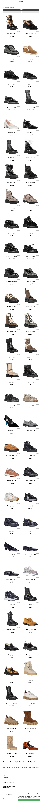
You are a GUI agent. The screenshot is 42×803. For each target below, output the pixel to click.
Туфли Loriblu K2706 (11, 132)
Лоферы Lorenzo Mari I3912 (30, 629)
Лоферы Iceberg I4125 (30, 430)
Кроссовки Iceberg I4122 (11, 480)
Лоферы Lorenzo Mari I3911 (11, 654)
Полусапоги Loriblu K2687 (30, 356)
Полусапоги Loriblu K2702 (11, 182)
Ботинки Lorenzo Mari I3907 (11, 703)
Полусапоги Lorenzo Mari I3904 (30, 728)
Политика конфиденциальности (18, 775)
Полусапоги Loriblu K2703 (30, 157)
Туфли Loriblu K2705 (30, 132)
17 (34, 761)
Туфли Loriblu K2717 (11, 430)
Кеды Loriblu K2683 (30, 405)
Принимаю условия (14, 775)
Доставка (4, 783)
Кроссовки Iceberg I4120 (11, 505)
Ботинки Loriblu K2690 (11, 331)
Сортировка (12, 11)
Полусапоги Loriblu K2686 (11, 380)
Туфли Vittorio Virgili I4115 (11, 554)
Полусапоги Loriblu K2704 (11, 157)
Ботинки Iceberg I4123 (30, 455)
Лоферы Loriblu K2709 (30, 82)
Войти (4, 778)
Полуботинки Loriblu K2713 (30, 33)
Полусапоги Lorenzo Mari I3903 (11, 753)
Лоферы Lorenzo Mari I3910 (30, 654)
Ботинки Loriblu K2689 (30, 331)
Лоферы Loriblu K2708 (11, 107)
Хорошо (28, 800)
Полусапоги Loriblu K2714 (11, 33)
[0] (40, 1)
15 (30, 761)
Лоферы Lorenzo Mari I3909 (11, 678)
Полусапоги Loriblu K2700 (11, 207)
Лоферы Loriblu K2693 (30, 281)
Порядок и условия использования (9, 788)
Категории (21, 9)
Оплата (4, 785)
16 (32, 761)
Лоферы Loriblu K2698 (11, 231)
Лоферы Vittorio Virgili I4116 (30, 529)
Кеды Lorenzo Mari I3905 (11, 728)
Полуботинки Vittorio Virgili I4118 (11, 529)
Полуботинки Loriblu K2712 (11, 58)
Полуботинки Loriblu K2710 (11, 82)
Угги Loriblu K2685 (30, 380)
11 (21, 761)
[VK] (3, 798)
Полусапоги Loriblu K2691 (30, 306)
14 (28, 761)
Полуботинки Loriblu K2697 (30, 231)
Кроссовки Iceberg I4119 (30, 505)
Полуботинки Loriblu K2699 (30, 207)
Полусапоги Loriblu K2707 (30, 107)
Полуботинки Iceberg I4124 (11, 455)
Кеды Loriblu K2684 (11, 405)
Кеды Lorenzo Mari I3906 (30, 703)
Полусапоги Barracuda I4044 (11, 629)
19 (39, 761)
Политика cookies (6, 787)
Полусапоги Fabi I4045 (30, 604)
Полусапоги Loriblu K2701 (30, 182)
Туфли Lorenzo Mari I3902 (30, 753)
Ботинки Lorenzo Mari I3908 (30, 678)
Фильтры (30, 11)
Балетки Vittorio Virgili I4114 (30, 554)
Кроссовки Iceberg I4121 (30, 480)
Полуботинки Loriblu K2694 (11, 281)
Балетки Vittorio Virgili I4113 (11, 579)
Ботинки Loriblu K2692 (11, 306)
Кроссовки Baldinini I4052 (30, 579)
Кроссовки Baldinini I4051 (11, 604)
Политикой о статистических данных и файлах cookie (28, 797)
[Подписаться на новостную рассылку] (38, 772)
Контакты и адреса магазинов (8, 782)
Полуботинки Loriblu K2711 (30, 58)
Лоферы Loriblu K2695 (30, 256)
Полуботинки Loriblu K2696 (11, 256)
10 (19, 761)
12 (23, 761)
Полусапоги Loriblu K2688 (11, 356)
